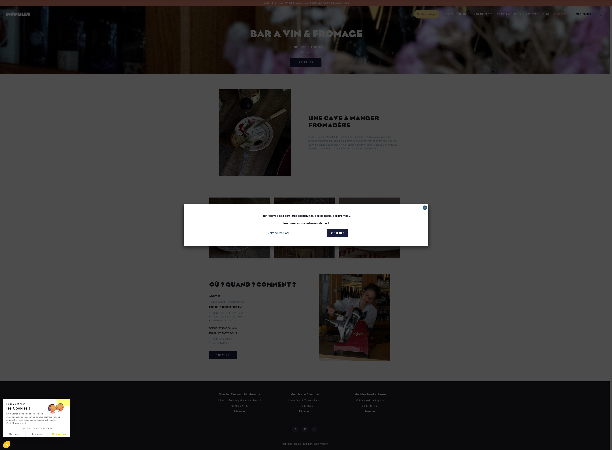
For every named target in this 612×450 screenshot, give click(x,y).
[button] (7, 444)
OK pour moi (59, 434)
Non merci (14, 434)
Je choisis (37, 434)
